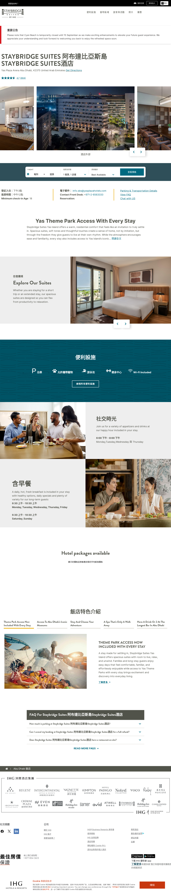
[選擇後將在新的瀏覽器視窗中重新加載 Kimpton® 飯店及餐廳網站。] (89, 790)
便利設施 (91, 12)
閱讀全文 (116, 238)
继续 (152, 885)
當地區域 (104, 12)
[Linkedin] (16, 831)
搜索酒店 (134, 829)
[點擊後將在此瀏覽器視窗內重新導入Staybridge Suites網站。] (127, 804)
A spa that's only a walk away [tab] (117, 623)
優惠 (139, 12)
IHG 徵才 (47, 834)
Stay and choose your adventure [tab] (82, 623)
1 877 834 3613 (31, 858)
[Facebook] (3, 831)
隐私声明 (46, 889)
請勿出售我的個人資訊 (96, 849)
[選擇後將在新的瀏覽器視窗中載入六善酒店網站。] (10, 790)
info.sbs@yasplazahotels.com (89, 190)
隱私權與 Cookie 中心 (96, 845)
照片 (131, 12)
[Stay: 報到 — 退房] (42, 174)
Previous (134, 152)
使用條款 (91, 833)
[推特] (9, 831)
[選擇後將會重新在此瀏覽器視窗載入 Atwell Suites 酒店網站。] (110, 804)
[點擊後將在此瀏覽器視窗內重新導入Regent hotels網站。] (25, 790)
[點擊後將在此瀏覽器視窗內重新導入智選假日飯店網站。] (57, 804)
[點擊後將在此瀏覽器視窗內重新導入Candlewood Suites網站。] (159, 804)
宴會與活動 (119, 12)
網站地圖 (134, 838)
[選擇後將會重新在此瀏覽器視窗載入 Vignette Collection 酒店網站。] (71, 790)
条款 (49, 887)
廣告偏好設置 (136, 833)
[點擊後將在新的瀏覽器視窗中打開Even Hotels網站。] (42, 804)
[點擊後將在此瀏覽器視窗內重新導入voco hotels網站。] (135, 790)
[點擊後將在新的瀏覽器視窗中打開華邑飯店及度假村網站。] (160, 790)
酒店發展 (91, 841)
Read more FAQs (85, 748)
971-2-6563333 (94, 194)
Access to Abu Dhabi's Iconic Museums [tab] (52, 623)
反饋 (133, 842)
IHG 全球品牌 (93, 837)
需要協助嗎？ (49, 838)
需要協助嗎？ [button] (13, 3)
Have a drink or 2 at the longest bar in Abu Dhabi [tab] (151, 623)
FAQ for (76, 714)
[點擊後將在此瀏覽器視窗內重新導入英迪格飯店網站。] (105, 790)
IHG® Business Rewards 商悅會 (100, 829)
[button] (164, 3)
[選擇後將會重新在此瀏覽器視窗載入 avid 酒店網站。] (97, 804)
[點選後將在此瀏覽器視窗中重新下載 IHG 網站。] (20, 778)
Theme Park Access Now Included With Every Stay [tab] (17, 623)
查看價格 (132, 172)
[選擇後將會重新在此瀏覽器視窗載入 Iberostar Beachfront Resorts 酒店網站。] (11, 804)
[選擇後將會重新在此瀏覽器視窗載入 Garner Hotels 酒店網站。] (85, 804)
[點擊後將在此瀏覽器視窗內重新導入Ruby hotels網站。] (147, 790)
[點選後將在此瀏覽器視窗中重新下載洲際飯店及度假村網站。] (47, 790)
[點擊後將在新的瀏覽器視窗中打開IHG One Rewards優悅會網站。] (150, 812)
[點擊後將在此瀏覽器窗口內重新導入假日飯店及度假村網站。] (71, 804)
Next (141, 152)
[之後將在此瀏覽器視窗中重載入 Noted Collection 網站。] (121, 790)
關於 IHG (47, 830)
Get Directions (74, 70)
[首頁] (6, 769)
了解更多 (103, 682)
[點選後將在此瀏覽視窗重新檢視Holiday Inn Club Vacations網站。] (143, 804)
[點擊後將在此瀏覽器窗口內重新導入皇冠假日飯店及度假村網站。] (26, 804)
